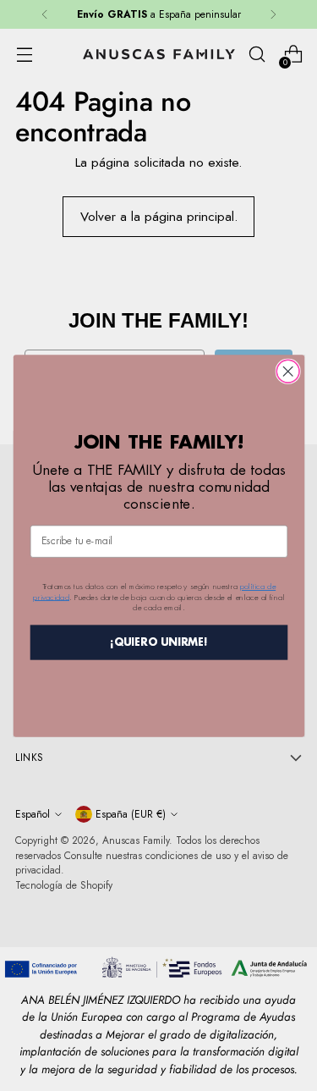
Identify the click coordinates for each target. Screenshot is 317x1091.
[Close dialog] (287, 371)
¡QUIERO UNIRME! (159, 641)
